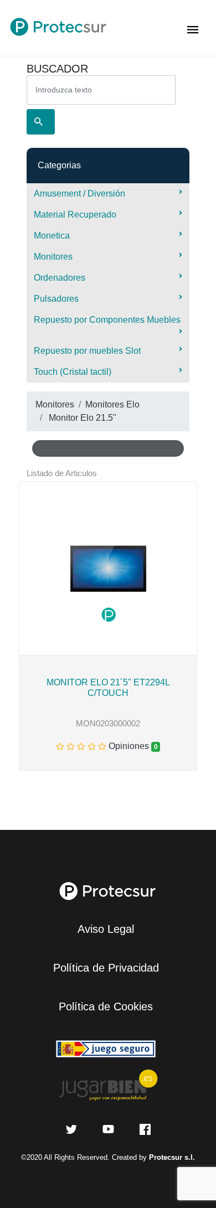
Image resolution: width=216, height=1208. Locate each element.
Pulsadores (56, 298)
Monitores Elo (112, 404)
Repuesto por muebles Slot (87, 350)
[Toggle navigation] (193, 28)
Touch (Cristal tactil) (72, 371)
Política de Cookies (106, 1006)
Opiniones (130, 746)
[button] (23, 568)
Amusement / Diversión (79, 193)
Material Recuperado (75, 214)
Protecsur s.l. (172, 1157)
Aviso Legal (106, 929)
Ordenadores (59, 277)
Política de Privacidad (106, 968)
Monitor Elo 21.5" (82, 417)
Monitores (53, 256)
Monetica (52, 235)
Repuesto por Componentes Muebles (107, 319)
